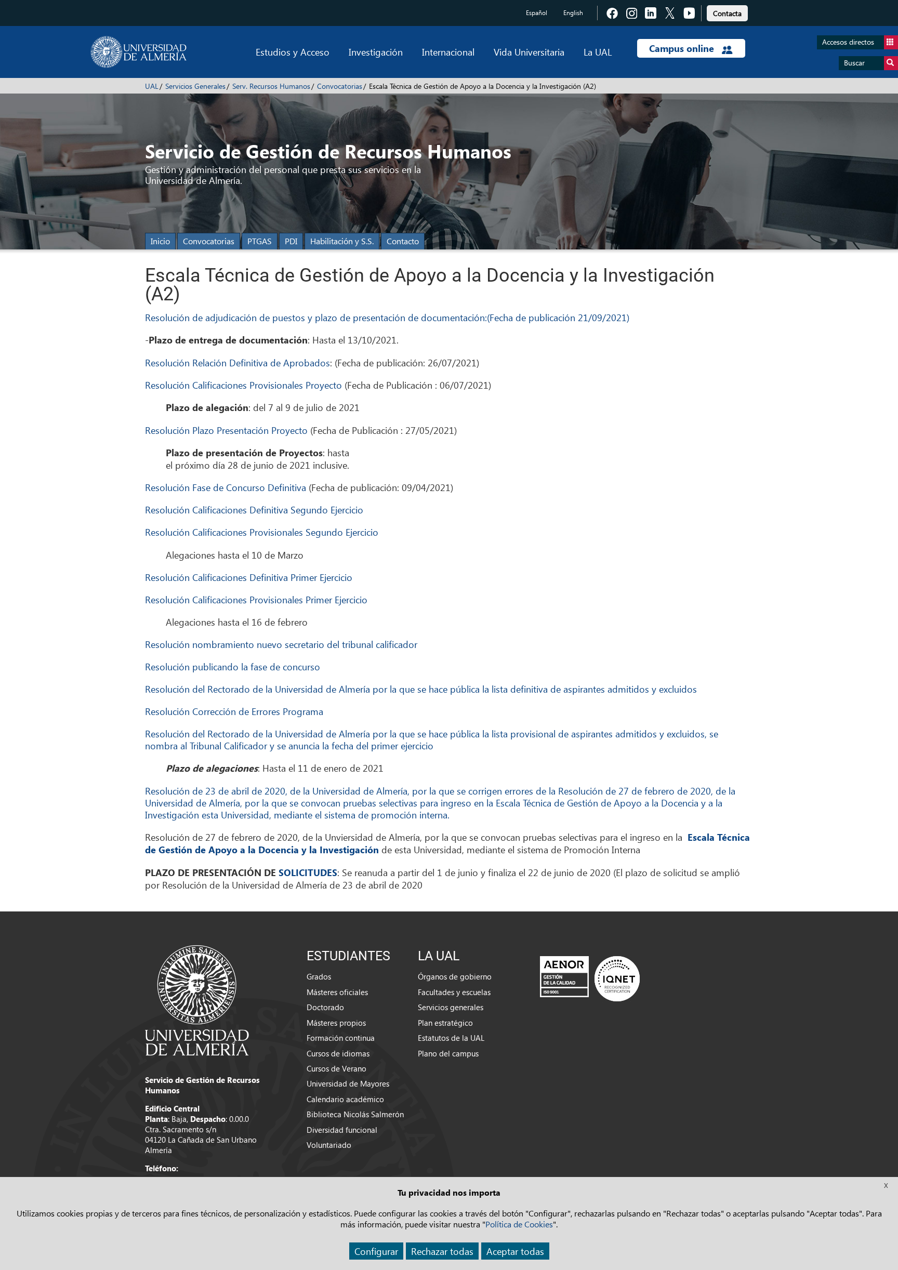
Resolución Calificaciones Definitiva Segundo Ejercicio (255, 509)
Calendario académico (345, 1099)
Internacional (448, 51)
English (573, 13)
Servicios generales (450, 1007)
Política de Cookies (519, 1224)
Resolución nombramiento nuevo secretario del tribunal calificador (281, 644)
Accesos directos (848, 42)
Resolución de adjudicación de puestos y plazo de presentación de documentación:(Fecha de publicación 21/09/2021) (387, 317)
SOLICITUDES (306, 872)
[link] (727, 11)
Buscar (854, 63)
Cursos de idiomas (338, 1053)
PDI (291, 240)
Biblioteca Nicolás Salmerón (355, 1114)
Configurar (376, 1251)
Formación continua (341, 1038)
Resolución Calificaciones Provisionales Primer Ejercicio (256, 599)
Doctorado (325, 1007)
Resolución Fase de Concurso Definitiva (225, 487)
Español (536, 13)
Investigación (376, 51)
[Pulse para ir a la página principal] (138, 52)
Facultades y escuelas (454, 992)
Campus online (683, 48)
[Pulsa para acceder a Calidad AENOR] (590, 978)
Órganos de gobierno (455, 976)
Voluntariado (329, 1145)
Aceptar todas (515, 1251)
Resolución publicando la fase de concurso (232, 666)
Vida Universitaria (529, 51)
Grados (319, 976)
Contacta (727, 13)
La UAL (598, 51)
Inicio (160, 240)
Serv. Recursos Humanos (271, 86)
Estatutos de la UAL (451, 1038)
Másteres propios (336, 1022)
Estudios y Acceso (292, 51)
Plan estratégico (445, 1022)
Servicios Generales (195, 86)
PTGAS (259, 240)
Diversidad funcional (342, 1130)
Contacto (403, 240)
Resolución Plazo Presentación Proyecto (226, 430)
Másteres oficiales (337, 992)
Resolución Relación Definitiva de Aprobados (237, 362)
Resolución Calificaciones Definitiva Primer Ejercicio (250, 577)
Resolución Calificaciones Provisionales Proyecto (243, 384)
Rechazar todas (442, 1251)
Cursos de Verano (336, 1068)
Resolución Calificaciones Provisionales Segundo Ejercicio (261, 531)
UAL (152, 86)
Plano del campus (448, 1053)
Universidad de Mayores (348, 1083)
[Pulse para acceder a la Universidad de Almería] (197, 999)
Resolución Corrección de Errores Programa (234, 711)
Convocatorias (339, 86)
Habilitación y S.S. (342, 240)
